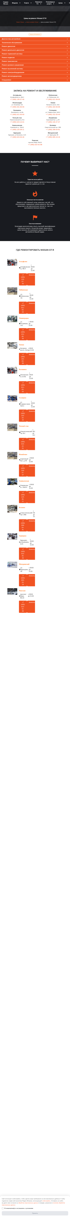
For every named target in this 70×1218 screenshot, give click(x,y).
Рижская (35, 140)
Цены (61, 3)
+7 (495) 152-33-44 (53, 114)
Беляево (53, 125)
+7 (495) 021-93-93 (17, 114)
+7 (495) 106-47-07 (53, 122)
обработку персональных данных (28, 1203)
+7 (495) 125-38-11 (17, 129)
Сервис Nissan (5, 3)
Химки (53, 103)
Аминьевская (17, 125)
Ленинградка (17, 103)
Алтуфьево (17, 95)
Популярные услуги (50, 3)
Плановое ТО (38, 3)
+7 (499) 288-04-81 (53, 129)
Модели (15, 3)
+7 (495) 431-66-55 (17, 107)
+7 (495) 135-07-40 (17, 99)
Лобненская (53, 95)
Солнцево (53, 110)
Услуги (26, 3)
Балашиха (17, 110)
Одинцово (17, 133)
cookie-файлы (46, 1201)
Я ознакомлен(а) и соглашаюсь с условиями (18, 1208)
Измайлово (53, 118)
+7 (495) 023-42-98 (35, 145)
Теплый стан (17, 118)
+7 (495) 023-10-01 (17, 122)
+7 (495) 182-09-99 (53, 107)
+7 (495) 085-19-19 (53, 137)
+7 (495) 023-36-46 (17, 137)
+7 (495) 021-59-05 (53, 99)
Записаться (32, 275)
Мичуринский (53, 133)
